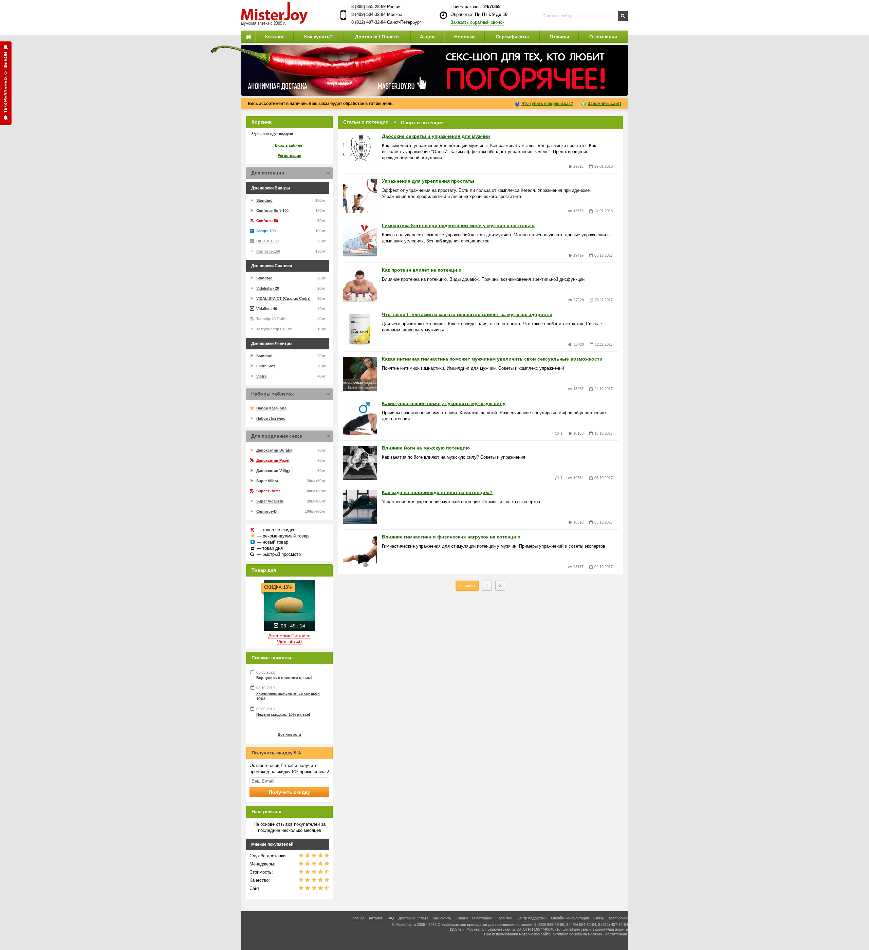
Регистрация (289, 155)
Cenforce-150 (268, 251)
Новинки (464, 36)
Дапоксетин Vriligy (273, 471)
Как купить (442, 918)
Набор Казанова (271, 408)
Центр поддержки (532, 918)
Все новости (289, 734)
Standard (264, 200)
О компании (603, 36)
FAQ (390, 918)
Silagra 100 (266, 231)
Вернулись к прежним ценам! (284, 678)
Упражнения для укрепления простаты (428, 181)
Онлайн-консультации (570, 918)
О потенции (482, 918)
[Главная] (248, 36)
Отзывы (559, 36)
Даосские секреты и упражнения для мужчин (436, 136)
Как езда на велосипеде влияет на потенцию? (437, 492)
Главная (358, 918)
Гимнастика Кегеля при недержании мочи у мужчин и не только (458, 225)
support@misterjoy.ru (610, 929)
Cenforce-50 (267, 221)
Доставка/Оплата (413, 918)
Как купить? (318, 36)
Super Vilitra (267, 481)
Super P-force (268, 491)
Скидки (462, 918)
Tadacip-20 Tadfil (271, 319)
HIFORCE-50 (267, 241)
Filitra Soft (265, 366)
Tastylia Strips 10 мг (274, 329)
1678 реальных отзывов (5, 82)
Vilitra (261, 376)
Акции (427, 36)
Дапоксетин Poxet (273, 460)
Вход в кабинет (289, 145)
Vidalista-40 (266, 309)
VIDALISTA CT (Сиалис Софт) (283, 298)
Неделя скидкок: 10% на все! (283, 714)
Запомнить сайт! (604, 103)
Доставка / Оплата (377, 36)
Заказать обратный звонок (477, 22)
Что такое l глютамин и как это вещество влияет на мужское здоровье (467, 314)
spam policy (618, 918)
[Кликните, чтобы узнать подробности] (434, 70)
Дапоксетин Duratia (274, 450)
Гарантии (504, 918)
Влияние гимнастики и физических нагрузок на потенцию (451, 537)
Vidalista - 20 (267, 288)
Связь (598, 918)
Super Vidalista (269, 501)
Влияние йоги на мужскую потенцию (426, 448)
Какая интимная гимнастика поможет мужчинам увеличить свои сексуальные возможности (492, 359)
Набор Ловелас (270, 418)
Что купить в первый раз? (547, 103)
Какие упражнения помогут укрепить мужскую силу (443, 403)
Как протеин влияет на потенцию (421, 270)
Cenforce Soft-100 (272, 210)
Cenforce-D (266, 511)
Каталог (274, 36)
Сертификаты (512, 36)
